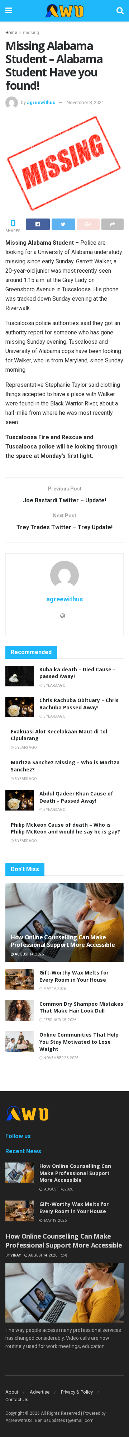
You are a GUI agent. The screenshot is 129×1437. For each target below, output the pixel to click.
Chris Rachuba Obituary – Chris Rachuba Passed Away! (79, 704)
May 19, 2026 (54, 989)
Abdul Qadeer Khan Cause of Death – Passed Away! (76, 797)
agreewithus (41, 102)
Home (11, 32)
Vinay (15, 1255)
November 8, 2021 (85, 102)
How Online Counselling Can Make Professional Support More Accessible (63, 941)
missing (31, 32)
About (11, 1392)
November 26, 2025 (60, 1058)
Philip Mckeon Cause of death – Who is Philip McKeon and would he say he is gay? (65, 828)
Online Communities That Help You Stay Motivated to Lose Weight (79, 1041)
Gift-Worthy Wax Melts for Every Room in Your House (74, 976)
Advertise (39, 1392)
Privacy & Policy (77, 1392)
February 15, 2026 (59, 1020)
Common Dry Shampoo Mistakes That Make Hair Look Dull (81, 1007)
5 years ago (54, 685)
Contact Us (16, 1399)
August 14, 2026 (29, 954)
